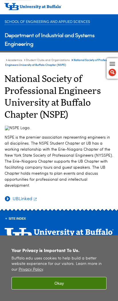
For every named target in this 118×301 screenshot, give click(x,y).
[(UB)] (59, 8)
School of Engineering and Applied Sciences (47, 22)
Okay (59, 283)
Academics (15, 60)
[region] (59, 268)
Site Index (17, 218)
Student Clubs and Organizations (48, 60)
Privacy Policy (31, 269)
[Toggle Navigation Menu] (112, 68)
